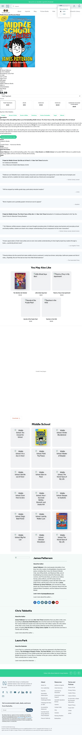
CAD (64, 14)
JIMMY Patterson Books (6, 83)
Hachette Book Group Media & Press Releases (45, 713)
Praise (2, 155)
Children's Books (5, 141)
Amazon (3, 115)
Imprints (27, 11)
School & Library (75, 11)
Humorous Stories (15, 144)
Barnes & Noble (13, 115)
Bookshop (34, 115)
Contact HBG (58, 707)
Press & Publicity (45, 718)
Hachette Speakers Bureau (60, 701)
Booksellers (58, 718)
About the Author (5, 149)
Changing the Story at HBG (46, 703)
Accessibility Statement (44, 708)
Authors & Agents (59, 685)
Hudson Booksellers (45, 115)
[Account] (74, 6)
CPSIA (70, 710)
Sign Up (29, 710)
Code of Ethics (72, 696)
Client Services (58, 688)
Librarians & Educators (58, 691)
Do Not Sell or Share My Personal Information (73, 700)
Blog (35, 11)
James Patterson (6, 70)
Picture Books (44, 11)
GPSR (69, 713)
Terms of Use (71, 687)
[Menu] (3, 6)
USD (64, 11)
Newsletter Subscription (44, 694)
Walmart (62, 115)
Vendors (57, 713)
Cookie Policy (71, 693)
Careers (57, 704)
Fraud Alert (71, 707)
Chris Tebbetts (6, 72)
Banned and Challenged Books (46, 699)
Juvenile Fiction (4, 144)
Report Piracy (71, 705)
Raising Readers (59, 715)
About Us (43, 685)
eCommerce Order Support (59, 696)
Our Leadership (45, 688)
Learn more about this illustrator (24, 660)
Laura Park (11, 73)
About (19, 11)
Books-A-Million (24, 115)
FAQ (56, 710)
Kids (53, 11)
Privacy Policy (72, 690)
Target (55, 115)
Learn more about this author (42, 597)
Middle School (4, 148)
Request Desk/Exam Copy (8, 137)
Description (3, 117)
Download (15, 418)
